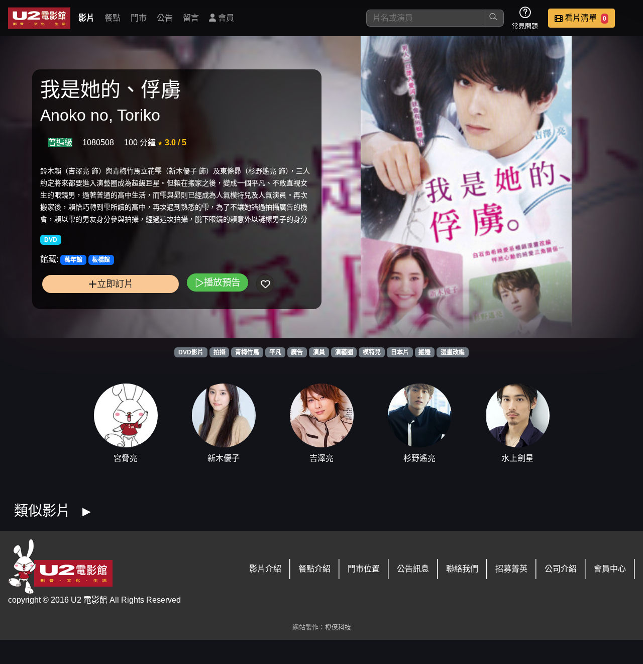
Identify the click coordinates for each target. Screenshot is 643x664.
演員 (319, 352)
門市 (139, 18)
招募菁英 (511, 568)
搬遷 (424, 352)
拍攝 (219, 352)
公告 (165, 18)
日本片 (400, 352)
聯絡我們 (462, 568)
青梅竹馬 (247, 352)
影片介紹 (265, 568)
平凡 (275, 352)
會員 (225, 18)
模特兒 (372, 352)
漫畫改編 (453, 352)
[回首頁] (39, 18)
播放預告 (222, 282)
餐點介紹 (314, 568)
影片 (86, 18)
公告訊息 (413, 568)
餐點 (112, 18)
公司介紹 (561, 568)
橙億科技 (338, 627)
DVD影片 (190, 352)
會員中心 (610, 568)
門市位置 (364, 568)
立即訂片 (115, 283)
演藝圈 (344, 352)
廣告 (297, 352)
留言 (191, 18)
